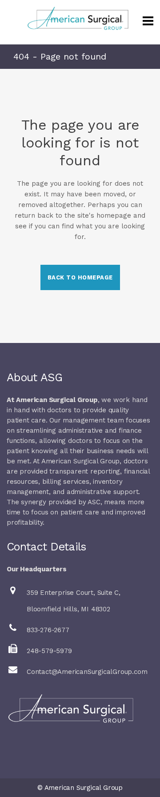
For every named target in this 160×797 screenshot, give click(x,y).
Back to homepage (80, 277)
